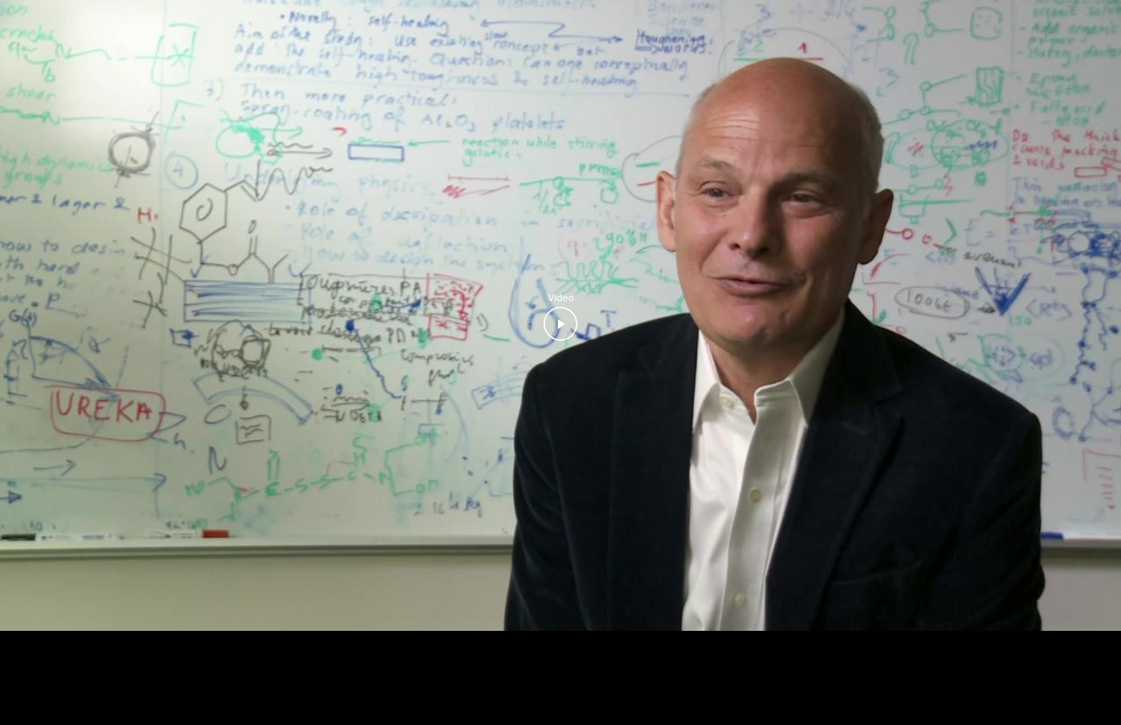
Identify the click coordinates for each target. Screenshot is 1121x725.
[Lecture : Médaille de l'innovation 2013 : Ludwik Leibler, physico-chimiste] (560, 323)
